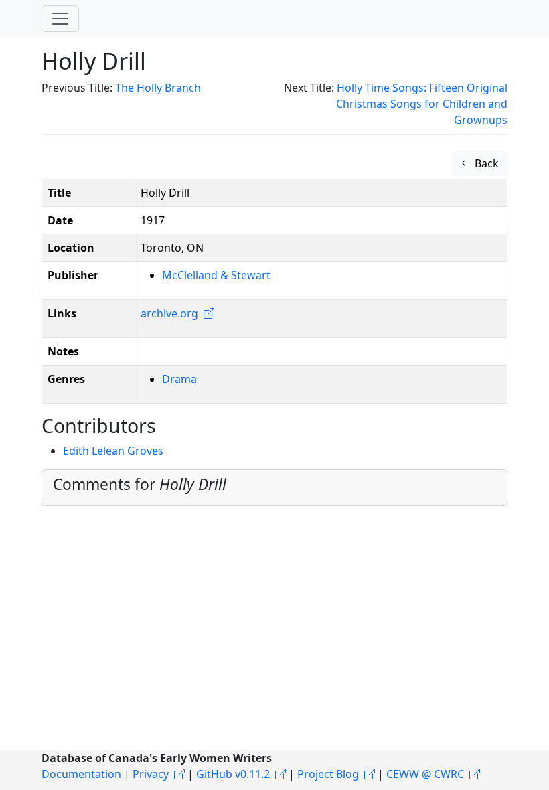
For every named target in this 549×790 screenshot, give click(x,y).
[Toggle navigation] (60, 18)
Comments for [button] (139, 484)
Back (485, 163)
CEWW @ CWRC (425, 774)
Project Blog (328, 774)
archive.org (169, 313)
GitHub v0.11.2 (233, 774)
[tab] (274, 487)
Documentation (81, 774)
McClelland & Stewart (216, 275)
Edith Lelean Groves (113, 450)
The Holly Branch (158, 87)
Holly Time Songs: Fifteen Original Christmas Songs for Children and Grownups (421, 103)
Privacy (151, 774)
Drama (179, 379)
